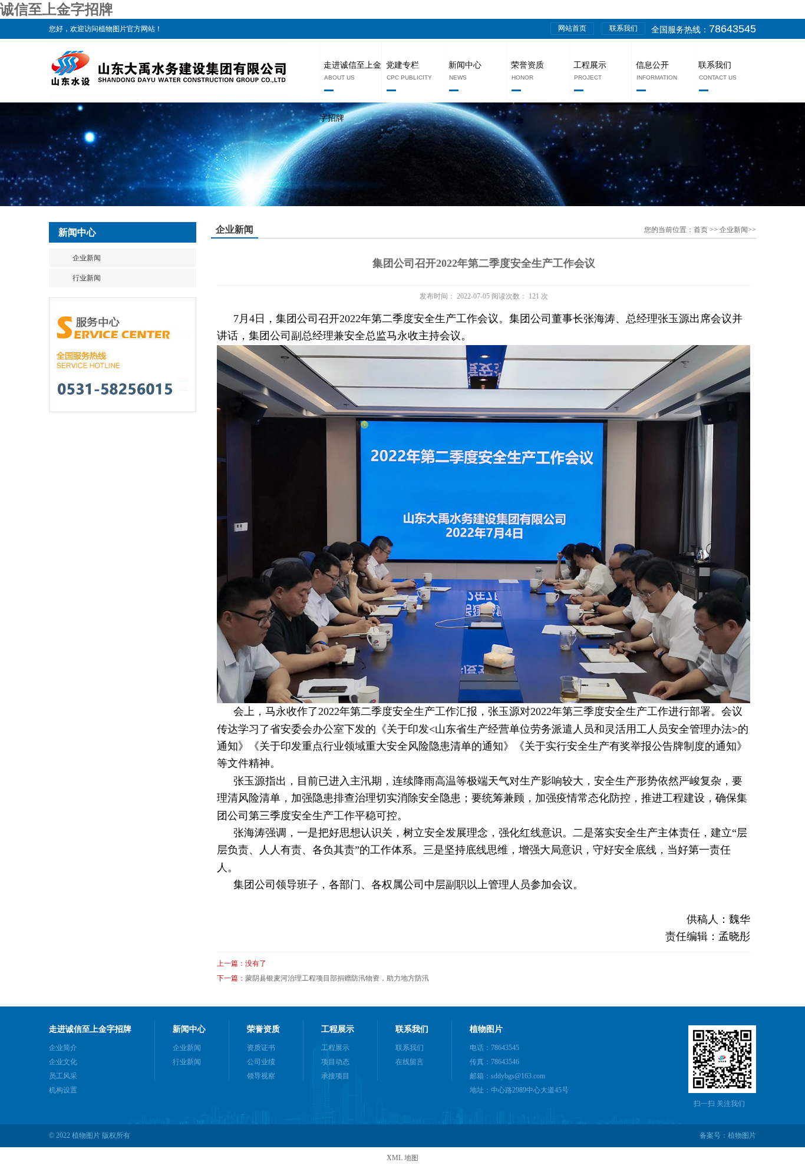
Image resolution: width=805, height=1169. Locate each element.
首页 (702, 230)
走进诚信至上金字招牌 (90, 1029)
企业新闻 (86, 258)
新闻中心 (464, 65)
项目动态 (335, 1062)
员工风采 (63, 1076)
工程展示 (589, 65)
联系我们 (623, 28)
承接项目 (335, 1076)
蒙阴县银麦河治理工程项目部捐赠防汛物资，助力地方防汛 (337, 978)
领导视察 (261, 1076)
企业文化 (63, 1062)
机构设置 (63, 1090)
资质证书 (261, 1048)
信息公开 (652, 65)
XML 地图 (402, 1158)
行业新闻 (86, 278)
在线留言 (409, 1062)
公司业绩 (261, 1062)
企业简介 (63, 1048)
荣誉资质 (527, 65)
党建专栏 (402, 65)
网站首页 (572, 28)
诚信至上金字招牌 (56, 9)
